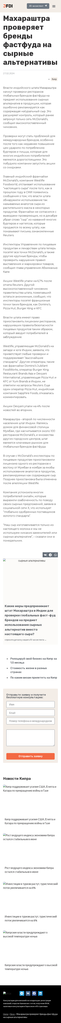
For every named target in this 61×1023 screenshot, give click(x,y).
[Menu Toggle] (54, 6)
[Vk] (28, 993)
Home (5, 1014)
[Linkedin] (40, 993)
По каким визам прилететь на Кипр (33, 677)
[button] (45, 554)
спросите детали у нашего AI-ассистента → (26, 639)
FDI (9, 6)
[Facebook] (34, 993)
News (12, 1014)
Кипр (54, 79)
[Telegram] (22, 993)
